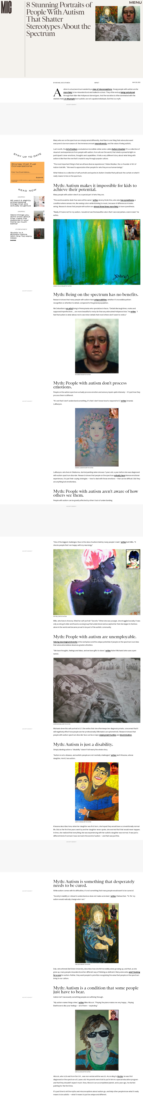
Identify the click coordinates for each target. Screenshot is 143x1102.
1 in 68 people (69, 99)
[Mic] (6, 7)
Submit (39, 177)
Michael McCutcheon (62, 82)
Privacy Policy (14, 181)
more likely (67, 92)
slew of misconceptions (102, 89)
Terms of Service (37, 180)
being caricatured (128, 92)
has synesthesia (127, 200)
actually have (119, 475)
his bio (120, 1076)
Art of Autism (71, 149)
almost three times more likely (106, 207)
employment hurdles (107, 735)
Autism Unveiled (118, 149)
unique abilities (100, 300)
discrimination (126, 735)
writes (95, 200)
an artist (69, 308)
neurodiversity (101, 144)
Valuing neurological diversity (65, 642)
